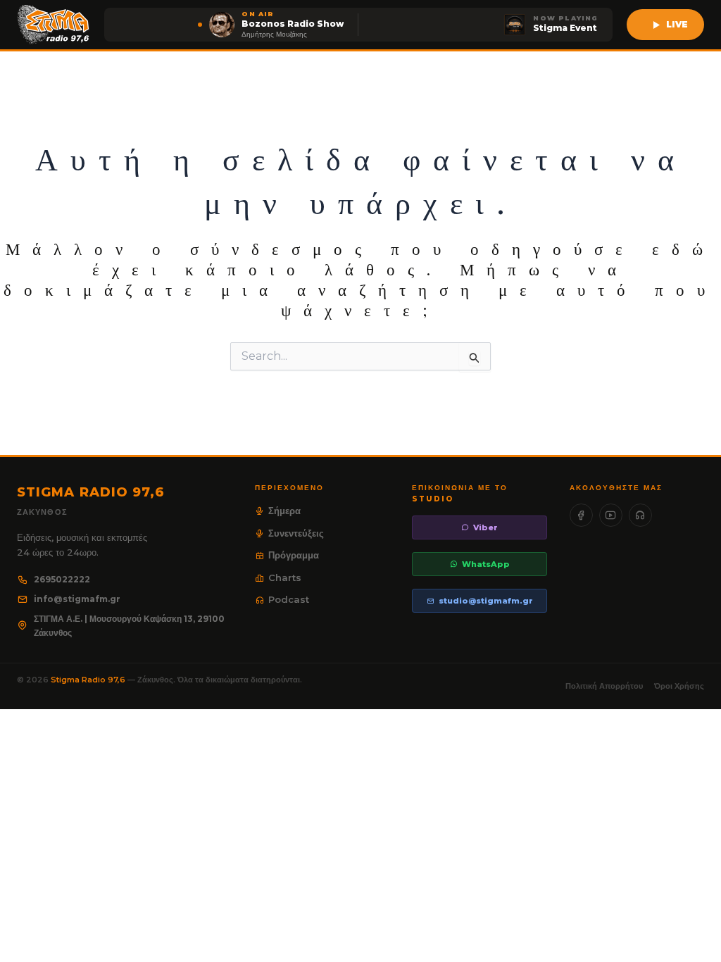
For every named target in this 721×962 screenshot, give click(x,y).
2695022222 (62, 579)
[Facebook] (581, 515)
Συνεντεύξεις (296, 533)
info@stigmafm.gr (77, 599)
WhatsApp (486, 564)
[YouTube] (610, 515)
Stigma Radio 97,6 (89, 680)
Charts (284, 577)
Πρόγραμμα (293, 555)
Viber (485, 527)
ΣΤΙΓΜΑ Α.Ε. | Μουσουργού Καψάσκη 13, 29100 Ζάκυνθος (129, 625)
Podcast (288, 599)
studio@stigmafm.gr (486, 601)
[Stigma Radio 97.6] (53, 24)
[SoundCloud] (640, 515)
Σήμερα (284, 510)
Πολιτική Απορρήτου (604, 686)
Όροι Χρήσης (679, 686)
